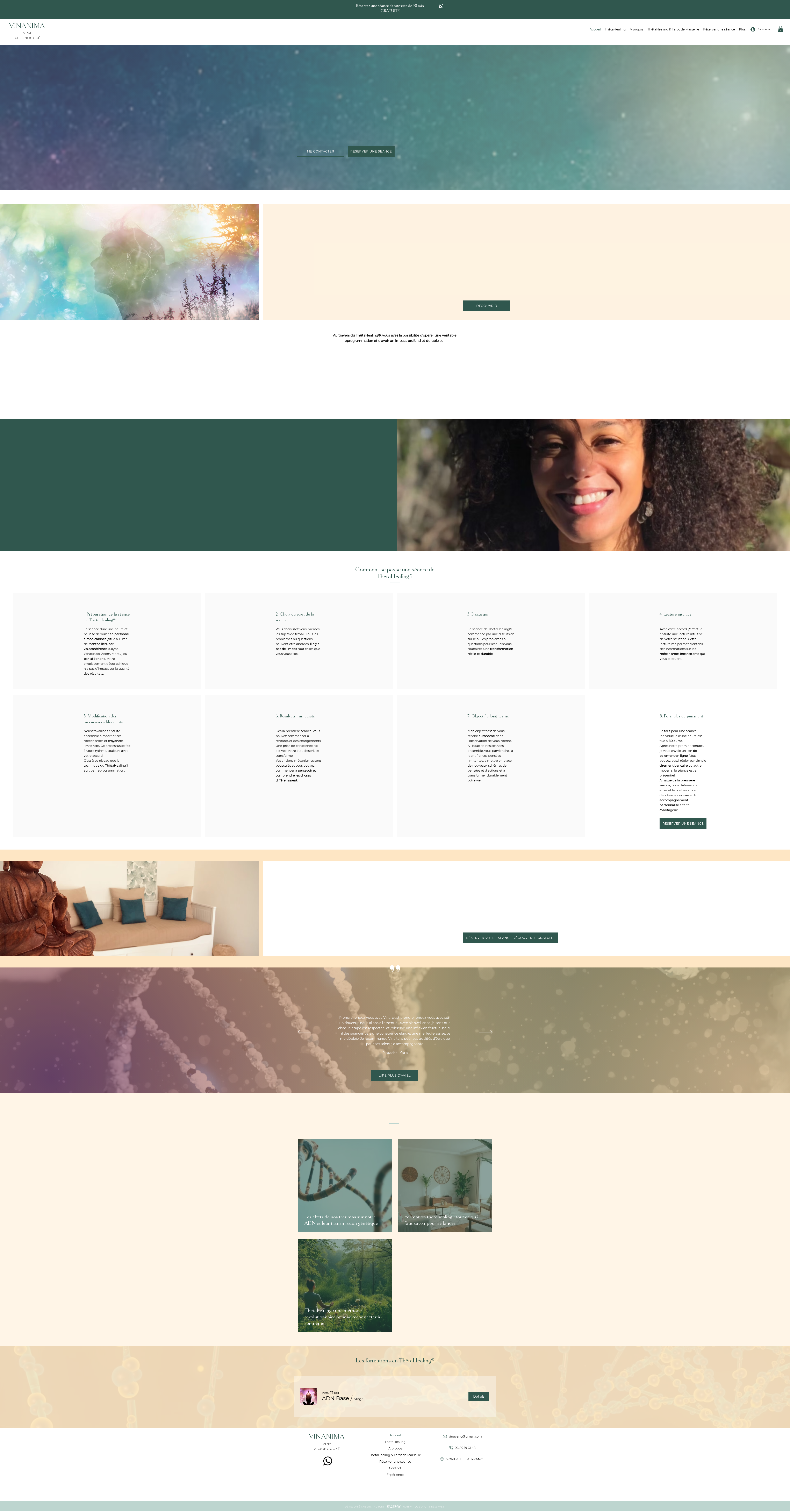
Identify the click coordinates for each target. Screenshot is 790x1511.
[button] (478, 722)
